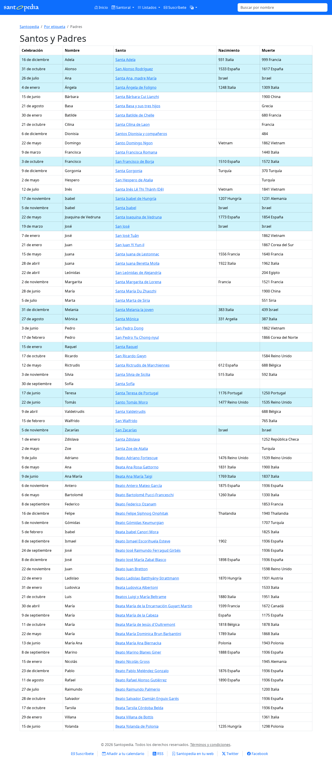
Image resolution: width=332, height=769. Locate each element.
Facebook (259, 753)
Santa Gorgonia (128, 170)
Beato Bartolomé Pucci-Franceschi (144, 494)
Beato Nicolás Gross (132, 661)
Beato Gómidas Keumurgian (139, 522)
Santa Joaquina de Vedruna (138, 217)
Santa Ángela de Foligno (136, 87)
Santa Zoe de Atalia (131, 448)
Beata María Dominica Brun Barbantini (148, 633)
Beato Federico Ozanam (135, 504)
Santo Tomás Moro (131, 402)
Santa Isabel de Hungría (135, 198)
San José (122, 226)
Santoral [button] (123, 7)
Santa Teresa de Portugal (136, 392)
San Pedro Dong (129, 328)
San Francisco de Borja (134, 161)
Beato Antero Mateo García (138, 485)
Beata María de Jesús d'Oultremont (145, 624)
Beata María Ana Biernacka (138, 642)
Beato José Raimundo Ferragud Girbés (148, 550)
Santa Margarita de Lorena (138, 281)
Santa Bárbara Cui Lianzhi (137, 96)
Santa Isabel (125, 207)
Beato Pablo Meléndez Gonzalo (142, 670)
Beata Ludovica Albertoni (136, 587)
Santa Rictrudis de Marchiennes (142, 365)
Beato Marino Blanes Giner (138, 652)
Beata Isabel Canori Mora (137, 531)
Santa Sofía (125, 383)
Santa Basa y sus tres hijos (137, 105)
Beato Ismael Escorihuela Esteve (142, 541)
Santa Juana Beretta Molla (137, 263)
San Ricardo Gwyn (130, 355)
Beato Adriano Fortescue (136, 457)
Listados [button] (149, 7)
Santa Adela (125, 59)
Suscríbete (176, 7)
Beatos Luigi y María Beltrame (140, 596)
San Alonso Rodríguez (134, 68)
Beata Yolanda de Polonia (137, 726)
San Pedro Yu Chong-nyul (137, 337)
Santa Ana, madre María (136, 78)
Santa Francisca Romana (136, 152)
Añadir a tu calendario (125, 753)
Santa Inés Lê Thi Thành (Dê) (139, 189)
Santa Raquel (126, 346)
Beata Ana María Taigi (133, 476)
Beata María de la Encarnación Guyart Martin (153, 605)
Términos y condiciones (210, 744)
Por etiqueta (54, 26)
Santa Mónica (127, 318)
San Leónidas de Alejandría (138, 272)
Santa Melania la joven (134, 309)
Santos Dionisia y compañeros (141, 133)
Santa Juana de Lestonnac (137, 254)
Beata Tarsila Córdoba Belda (139, 707)
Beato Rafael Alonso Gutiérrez (141, 680)
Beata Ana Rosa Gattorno (137, 467)
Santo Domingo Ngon (134, 142)
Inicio (103, 7)
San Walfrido (126, 420)
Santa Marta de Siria (132, 300)
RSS (160, 753)
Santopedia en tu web (194, 753)
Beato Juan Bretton (131, 568)
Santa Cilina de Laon (132, 124)
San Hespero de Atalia (134, 180)
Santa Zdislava (127, 439)
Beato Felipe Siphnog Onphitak (141, 513)
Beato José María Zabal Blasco (140, 559)
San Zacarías (126, 430)
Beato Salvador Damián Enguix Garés (147, 698)
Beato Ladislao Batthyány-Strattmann (147, 578)
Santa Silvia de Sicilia (132, 374)
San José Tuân (127, 235)
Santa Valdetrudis (130, 411)
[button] (193, 7)
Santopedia (29, 26)
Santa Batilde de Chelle (134, 115)
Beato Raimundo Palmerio (137, 689)
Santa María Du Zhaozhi (135, 291)
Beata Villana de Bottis (134, 717)
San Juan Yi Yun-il (129, 244)
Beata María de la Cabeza (136, 615)
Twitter (232, 753)
